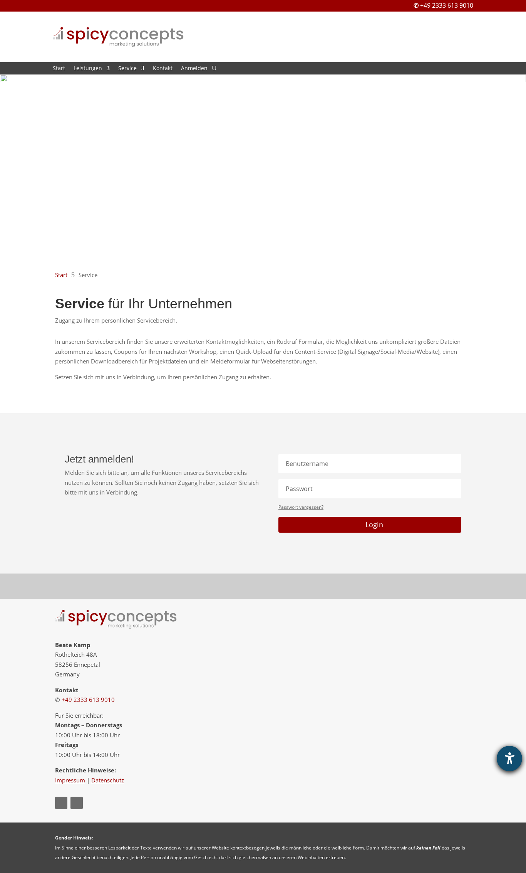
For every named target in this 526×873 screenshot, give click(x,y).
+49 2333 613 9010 (446, 5)
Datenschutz (107, 780)
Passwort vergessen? (300, 507)
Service (127, 69)
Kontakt (163, 69)
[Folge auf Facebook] (61, 803)
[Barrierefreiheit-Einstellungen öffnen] (509, 758)
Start (59, 69)
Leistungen (88, 69)
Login (374, 524)
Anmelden (194, 69)
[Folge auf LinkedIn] (76, 803)
